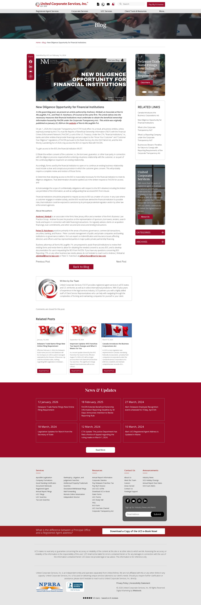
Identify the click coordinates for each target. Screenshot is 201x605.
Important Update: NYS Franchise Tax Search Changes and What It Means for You (83, 346)
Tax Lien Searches (43, 500)
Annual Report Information (102, 477)
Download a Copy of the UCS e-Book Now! (133, 531)
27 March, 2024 (134, 402)
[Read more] (51, 330)
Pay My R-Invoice (156, 4)
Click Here (145, 82)
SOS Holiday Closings (151, 480)
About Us (145, 216)
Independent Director (72, 497)
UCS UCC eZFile (98, 489)
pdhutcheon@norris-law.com (93, 256)
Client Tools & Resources (136, 11)
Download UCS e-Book (101, 491)
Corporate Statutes (99, 480)
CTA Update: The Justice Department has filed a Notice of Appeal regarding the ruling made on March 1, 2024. (99, 434)
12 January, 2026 (48, 402)
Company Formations (44, 480)
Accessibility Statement (140, 583)
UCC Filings (40, 494)
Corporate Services (79, 11)
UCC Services (106, 11)
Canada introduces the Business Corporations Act (115, 345)
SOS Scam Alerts (149, 486)
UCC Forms (96, 497)
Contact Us (128, 489)
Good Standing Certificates (46, 483)
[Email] (31, 71)
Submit (157, 514)
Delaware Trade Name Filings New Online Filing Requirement (51, 345)
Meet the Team (130, 480)
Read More (100, 450)
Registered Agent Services (47, 11)
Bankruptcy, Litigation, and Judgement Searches (74, 478)
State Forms (97, 494)
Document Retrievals (44, 486)
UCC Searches (41, 497)
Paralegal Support (131, 491)
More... (162, 11)
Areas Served (129, 486)
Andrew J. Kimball (43, 216)
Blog (44, 42)
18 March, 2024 (47, 426)
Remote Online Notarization (74, 494)
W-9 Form (96, 505)
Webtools (137, 590)
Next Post (121, 261)
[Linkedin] (31, 67)
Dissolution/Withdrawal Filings (75, 489)
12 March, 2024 (90, 426)
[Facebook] (31, 62)
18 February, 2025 (92, 402)
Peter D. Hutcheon (44, 230)
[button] (120, 4)
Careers (127, 483)
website (72, 123)
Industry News (148, 477)
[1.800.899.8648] (103, 4)
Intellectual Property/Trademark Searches (76, 484)
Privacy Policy (122, 583)
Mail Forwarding (70, 491)
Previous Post (43, 261)
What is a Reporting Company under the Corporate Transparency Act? (149, 137)
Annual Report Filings (44, 491)
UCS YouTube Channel (100, 508)
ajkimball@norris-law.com (47, 256)
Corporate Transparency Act (103, 511)
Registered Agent (42, 489)
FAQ (93, 503)
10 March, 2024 (134, 426)
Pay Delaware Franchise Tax (103, 483)
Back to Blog (81, 267)
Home (38, 42)
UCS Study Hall (97, 500)
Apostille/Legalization (44, 477)
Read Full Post (44, 371)
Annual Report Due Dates (152, 483)
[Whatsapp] (31, 76)
